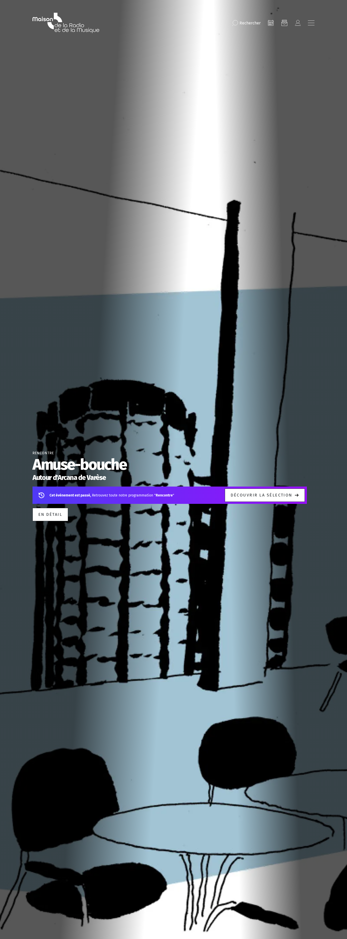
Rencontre (43, 453)
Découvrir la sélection (261, 495)
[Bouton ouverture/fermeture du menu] (311, 23)
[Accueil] (66, 23)
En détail (50, 514)
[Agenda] (270, 23)
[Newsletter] (284, 23)
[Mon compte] (297, 23)
